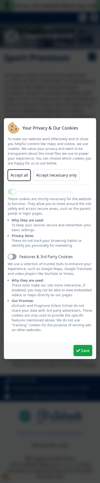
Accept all (19, 175)
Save (85, 350)
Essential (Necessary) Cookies (46, 191)
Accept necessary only (56, 175)
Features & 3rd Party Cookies (46, 256)
